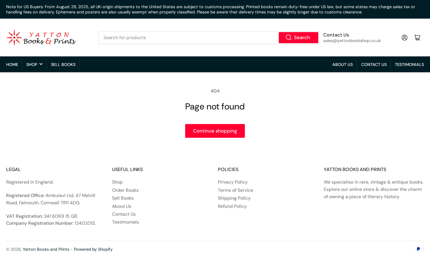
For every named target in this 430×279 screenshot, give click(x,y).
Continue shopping (215, 131)
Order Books (125, 190)
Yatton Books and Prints (46, 249)
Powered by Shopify (93, 249)
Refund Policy (232, 206)
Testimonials (409, 64)
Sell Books (63, 64)
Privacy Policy (233, 182)
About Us (342, 64)
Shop (31, 64)
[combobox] (209, 37)
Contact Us (374, 64)
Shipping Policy (234, 198)
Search (302, 37)
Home (12, 64)
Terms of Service (235, 190)
